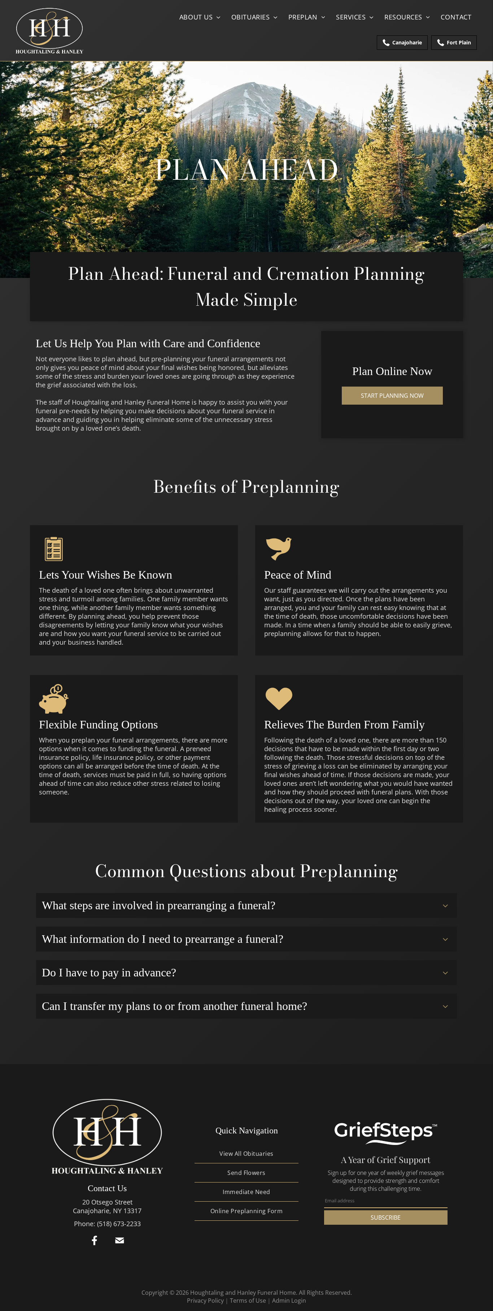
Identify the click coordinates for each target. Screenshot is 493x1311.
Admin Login (289, 1301)
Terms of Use (248, 1301)
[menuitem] (200, 17)
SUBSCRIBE (386, 1217)
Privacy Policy (205, 1301)
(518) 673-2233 (119, 1223)
